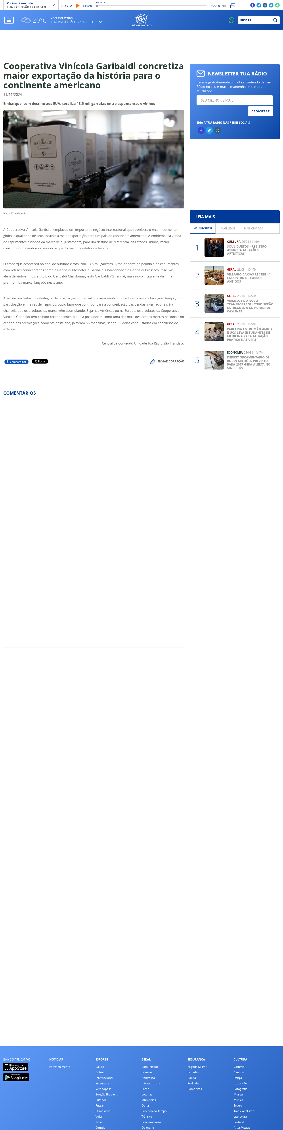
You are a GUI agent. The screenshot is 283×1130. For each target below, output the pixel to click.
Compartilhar (18, 362)
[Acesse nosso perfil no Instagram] (265, 5)
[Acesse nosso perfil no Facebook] (252, 5)
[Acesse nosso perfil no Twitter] (258, 5)
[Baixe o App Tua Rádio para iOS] (271, 5)
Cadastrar (260, 111)
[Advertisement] (142, 46)
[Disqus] (93, 458)
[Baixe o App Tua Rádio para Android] (277, 5)
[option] (203, 228)
